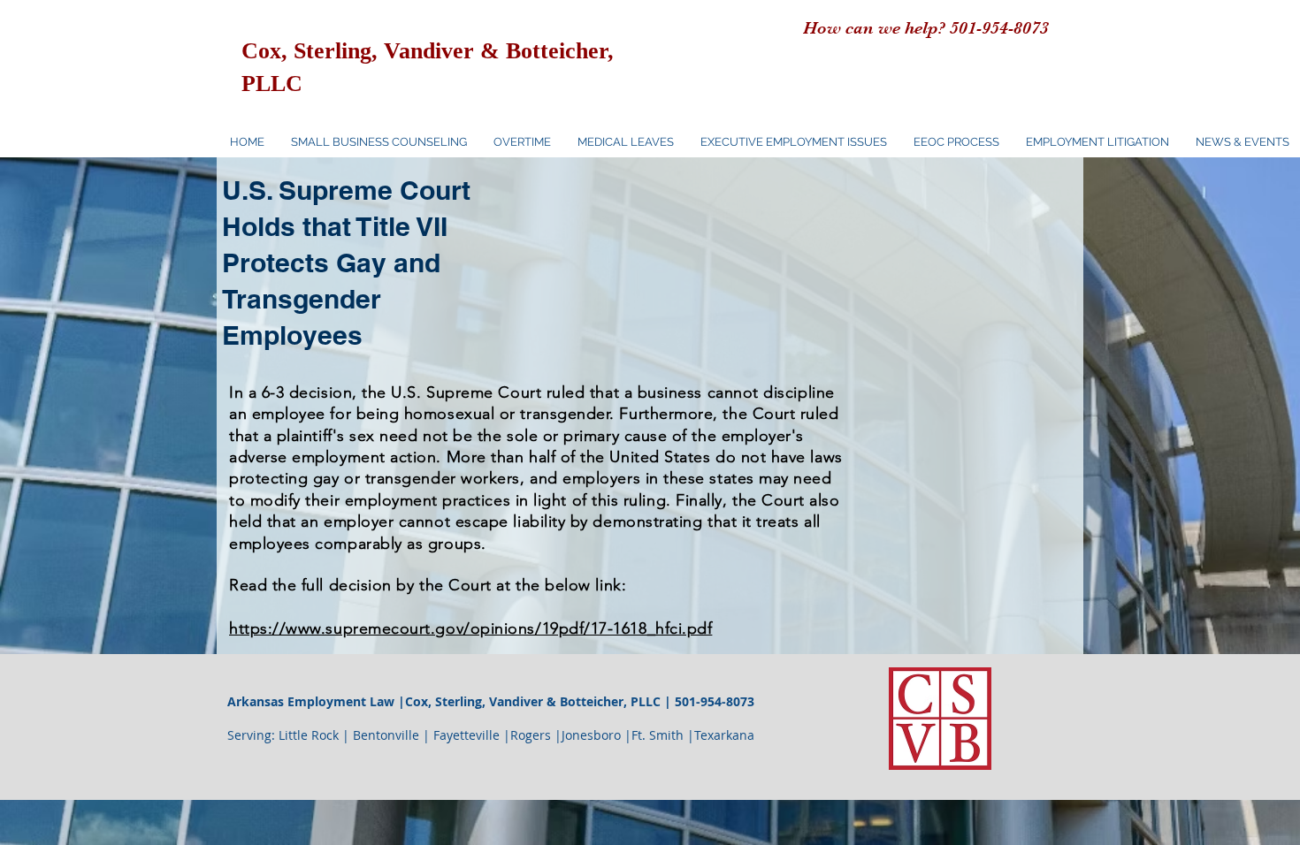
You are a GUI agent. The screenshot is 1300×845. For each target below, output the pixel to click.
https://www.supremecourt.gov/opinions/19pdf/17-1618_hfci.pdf (470, 628)
